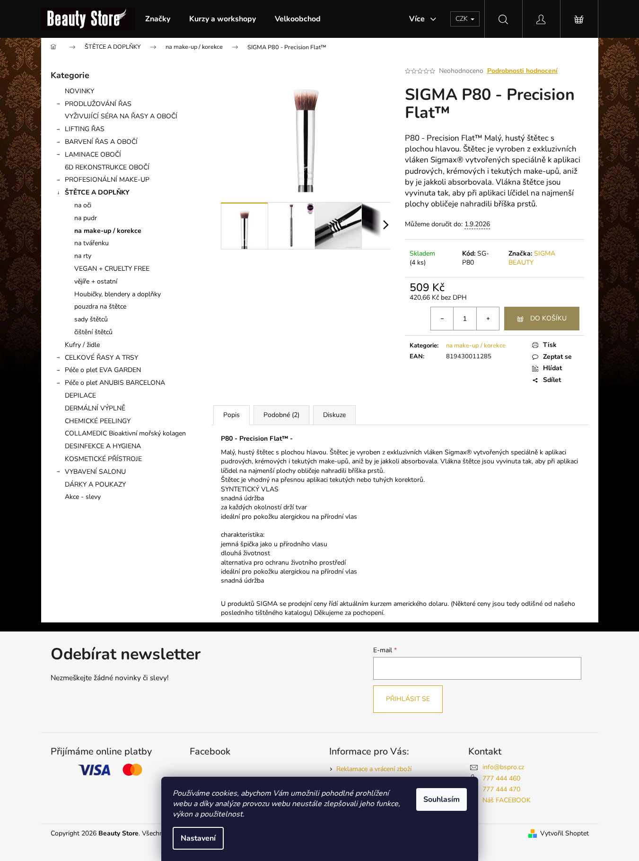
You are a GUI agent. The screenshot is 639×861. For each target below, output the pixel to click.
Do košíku (548, 318)
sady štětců (91, 319)
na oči (82, 205)
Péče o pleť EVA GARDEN (103, 369)
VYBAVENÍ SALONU (95, 471)
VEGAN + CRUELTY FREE (111, 268)
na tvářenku (91, 243)
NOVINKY (79, 91)
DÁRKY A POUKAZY (95, 484)
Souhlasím (441, 799)
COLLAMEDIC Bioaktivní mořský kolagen (125, 433)
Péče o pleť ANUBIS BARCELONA (115, 382)
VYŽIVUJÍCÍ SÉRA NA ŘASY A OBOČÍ (121, 116)
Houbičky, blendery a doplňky (117, 294)
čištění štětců (93, 332)
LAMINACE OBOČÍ (93, 154)
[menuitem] (158, 19)
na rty (82, 255)
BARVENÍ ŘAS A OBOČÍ (101, 141)
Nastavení (198, 838)
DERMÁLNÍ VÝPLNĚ (95, 408)
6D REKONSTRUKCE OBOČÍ (107, 167)
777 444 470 (501, 789)
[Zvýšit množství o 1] (487, 318)
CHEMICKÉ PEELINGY (98, 421)
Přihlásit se (408, 698)
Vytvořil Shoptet (564, 833)
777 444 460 (501, 778)
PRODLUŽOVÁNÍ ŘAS (98, 103)
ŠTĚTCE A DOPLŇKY (97, 192)
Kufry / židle (82, 344)
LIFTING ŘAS (85, 128)
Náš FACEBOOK (506, 800)
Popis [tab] (231, 414)
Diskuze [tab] (334, 414)
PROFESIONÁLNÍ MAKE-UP (107, 179)
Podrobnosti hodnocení (522, 70)
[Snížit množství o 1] (442, 318)
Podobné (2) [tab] (281, 414)
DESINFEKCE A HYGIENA (103, 446)
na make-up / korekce (107, 230)
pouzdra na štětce (100, 306)
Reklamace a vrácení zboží (373, 768)
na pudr (85, 217)
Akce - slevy (83, 496)
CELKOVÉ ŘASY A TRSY (101, 357)
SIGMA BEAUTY (531, 258)
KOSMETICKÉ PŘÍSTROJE (103, 458)
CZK (462, 18)
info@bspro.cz (503, 767)
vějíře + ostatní (95, 281)
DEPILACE (80, 395)
